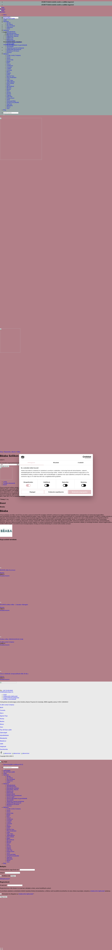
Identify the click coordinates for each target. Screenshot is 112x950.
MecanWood (10, 86)
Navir (8, 90)
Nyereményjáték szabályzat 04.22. (13, 764)
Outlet (5, 20)
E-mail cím (3, 885)
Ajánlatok (6, 21)
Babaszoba (10, 39)
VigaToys (9, 104)
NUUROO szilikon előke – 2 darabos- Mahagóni (14, 604)
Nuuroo (9, 93)
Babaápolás (3, 738)
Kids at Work (10, 83)
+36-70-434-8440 (8, 690)
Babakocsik (10, 37)
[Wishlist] (0, 117)
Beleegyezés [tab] (31, 462)
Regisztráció (4, 897)
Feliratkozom (45, 933)
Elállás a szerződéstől (9, 699)
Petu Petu (9, 96)
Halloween (10, 27)
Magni (8, 85)
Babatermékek (11, 40)
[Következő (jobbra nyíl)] (2, 949)
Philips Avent (10, 98)
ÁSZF (5, 694)
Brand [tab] (5, 484)
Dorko (8, 29)
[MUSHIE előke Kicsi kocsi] (10, 566)
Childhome (10, 65)
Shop (1, 452)
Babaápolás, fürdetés (13, 34)
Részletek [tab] (56, 462)
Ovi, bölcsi (10, 24)
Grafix (8, 79)
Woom (8, 107)
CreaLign (9, 70)
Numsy (9, 92)
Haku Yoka (10, 80)
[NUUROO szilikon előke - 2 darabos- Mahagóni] (13, 600)
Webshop (6, 30)
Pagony (9, 95)
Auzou (8, 57)
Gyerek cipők (10, 43)
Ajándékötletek (11, 32)
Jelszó (2, 872)
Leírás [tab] (5, 481)
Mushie (9, 89)
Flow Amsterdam (11, 77)
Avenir (8, 58)
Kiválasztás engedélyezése (56, 492)
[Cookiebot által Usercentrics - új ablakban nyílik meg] (84, 457)
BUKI (8, 62)
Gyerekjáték (10, 46)
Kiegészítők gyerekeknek (14, 49)
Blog (4, 110)
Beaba (8, 61)
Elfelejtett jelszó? (5, 879)
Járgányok (3, 746)
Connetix (9, 67)
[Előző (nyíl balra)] (0, 949)
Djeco (8, 71)
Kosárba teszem (4, 466)
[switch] (46, 485)
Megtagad (32, 492)
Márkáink (6, 54)
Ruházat (9, 52)
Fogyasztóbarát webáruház (11, 697)
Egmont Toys (10, 76)
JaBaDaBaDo (11, 82)
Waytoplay (10, 105)
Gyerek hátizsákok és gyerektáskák (17, 45)
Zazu (8, 108)
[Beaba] (6, 479)
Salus (8, 99)
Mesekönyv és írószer (13, 51)
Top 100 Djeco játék (9, 18)
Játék (1, 743)
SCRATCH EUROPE (13, 102)
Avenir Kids (10, 60)
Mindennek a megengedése (79, 492)
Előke (18, 452)
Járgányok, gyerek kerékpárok (15, 48)
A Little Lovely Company (14, 55)
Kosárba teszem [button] (4, 576)
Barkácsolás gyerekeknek (14, 42)
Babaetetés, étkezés (12, 36)
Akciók (8, 23)
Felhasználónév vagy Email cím (9, 869)
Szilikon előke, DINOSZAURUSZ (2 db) (11, 639)
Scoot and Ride (11, 101)
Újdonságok (6, 17)
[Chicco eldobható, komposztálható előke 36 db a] (10, 669)
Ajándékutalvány (11, 33)
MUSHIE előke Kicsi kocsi (7, 570)
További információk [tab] (9, 483)
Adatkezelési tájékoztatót (26, 894)
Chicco (9, 64)
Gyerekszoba (4, 749)
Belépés (13, 876)
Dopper (9, 73)
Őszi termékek (11, 26)
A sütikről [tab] (80, 462)
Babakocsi (3, 741)
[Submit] (4, 769)
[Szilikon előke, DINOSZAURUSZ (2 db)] (20, 635)
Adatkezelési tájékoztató (10, 696)
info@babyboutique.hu (6, 692)
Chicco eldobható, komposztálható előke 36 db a (14, 673)
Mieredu (9, 87)
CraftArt (9, 68)
